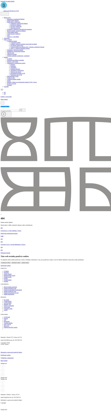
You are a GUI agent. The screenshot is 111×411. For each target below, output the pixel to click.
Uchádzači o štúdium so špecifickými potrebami (19, 29)
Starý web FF (7, 324)
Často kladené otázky (12, 32)
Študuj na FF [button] (7, 17)
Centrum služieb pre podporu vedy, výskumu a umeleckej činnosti (27, 47)
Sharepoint (6, 321)
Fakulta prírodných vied (10, 288)
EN (5, 94)
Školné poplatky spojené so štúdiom (16, 31)
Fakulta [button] (6, 57)
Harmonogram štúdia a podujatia (15, 60)
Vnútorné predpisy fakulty (14, 79)
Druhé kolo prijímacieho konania (9, 233)
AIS (5, 320)
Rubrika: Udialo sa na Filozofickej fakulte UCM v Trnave (22, 82)
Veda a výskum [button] (8, 39)
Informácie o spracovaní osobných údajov (11, 352)
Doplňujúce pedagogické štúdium (19, 23)
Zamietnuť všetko (16, 262)
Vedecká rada (10, 53)
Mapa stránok (4, 99)
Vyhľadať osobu (8, 308)
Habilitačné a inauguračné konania (16, 51)
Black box (6, 326)
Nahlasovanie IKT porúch (10, 327)
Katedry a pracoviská (12, 61)
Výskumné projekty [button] (15, 42)
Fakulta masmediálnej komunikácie (13, 290)
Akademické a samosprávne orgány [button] (16, 63)
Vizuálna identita (8, 323)
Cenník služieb (8, 302)
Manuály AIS (7, 304)
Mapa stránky (4, 360)
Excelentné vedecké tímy (16, 45)
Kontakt (6, 281)
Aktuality (6, 86)
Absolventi (7, 38)
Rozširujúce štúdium (15, 25)
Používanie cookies (6, 355)
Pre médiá (6, 300)
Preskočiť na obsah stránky (8, 1)
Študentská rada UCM (16, 75)
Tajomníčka (13, 67)
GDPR (5, 310)
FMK (2, 236)
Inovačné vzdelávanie (16, 26)
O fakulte (9, 58)
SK (5, 92)
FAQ (8, 35)
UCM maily (7, 317)
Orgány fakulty (8, 274)
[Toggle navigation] (5, 14)
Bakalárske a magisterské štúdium (15, 19)
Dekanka (12, 64)
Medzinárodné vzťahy (13, 76)
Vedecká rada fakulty (15, 72)
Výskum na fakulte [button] (12, 41)
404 (2, 228)
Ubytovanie (7, 307)
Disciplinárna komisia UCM (17, 73)
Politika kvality (11, 78)
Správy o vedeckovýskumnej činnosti (20, 48)
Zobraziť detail (25, 262)
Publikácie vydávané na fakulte (15, 50)
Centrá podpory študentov (13, 33)
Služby (9, 80)
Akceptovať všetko (5, 262)
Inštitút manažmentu (9, 294)
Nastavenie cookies (6, 265)
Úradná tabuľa (7, 301)
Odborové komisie (12, 54)
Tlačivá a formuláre (9, 305)
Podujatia (6, 272)
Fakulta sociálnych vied (10, 291)
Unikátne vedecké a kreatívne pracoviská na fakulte (23, 44)
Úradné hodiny (8, 280)
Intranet (6, 318)
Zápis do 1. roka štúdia (13, 36)
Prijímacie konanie (5, 253)
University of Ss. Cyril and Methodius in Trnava (13, 244)
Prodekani (13, 66)
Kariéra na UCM (11, 83)
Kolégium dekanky (15, 69)
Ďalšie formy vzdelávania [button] (13, 22)
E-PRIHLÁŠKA (5, 106)
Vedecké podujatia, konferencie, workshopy (18, 56)
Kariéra (6, 278)
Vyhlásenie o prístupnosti (7, 358)
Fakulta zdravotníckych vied (11, 293)
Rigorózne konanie (15, 28)
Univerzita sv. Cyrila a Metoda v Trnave (11, 230)
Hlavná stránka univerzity (10, 287)
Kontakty (9, 85)
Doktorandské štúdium (13, 20)
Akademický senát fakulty (17, 70)
